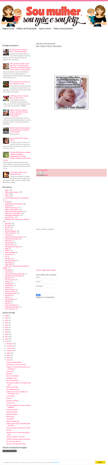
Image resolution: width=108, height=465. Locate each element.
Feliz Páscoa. (9, 262)
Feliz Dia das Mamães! (12, 239)
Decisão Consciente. (12, 401)
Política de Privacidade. (12, 307)
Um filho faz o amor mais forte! (16, 365)
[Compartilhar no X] (41, 173)
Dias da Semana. (10, 299)
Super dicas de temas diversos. (14, 237)
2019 (6, 332)
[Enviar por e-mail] (37, 173)
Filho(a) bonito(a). (11, 414)
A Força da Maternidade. (14, 362)
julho (8, 355)
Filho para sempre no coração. (15, 437)
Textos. (7, 196)
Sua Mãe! (9, 373)
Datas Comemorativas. (12, 210)
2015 (6, 341)
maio (8, 360)
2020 (6, 330)
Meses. (7, 229)
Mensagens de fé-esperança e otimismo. (17, 219)
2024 (6, 320)
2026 (6, 316)
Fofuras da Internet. (11, 305)
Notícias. (7, 250)
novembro (10, 346)
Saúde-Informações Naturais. (14, 204)
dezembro (10, 344)
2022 (6, 325)
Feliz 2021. (8, 278)
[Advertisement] (35, 37)
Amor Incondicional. (12, 376)
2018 (6, 334)
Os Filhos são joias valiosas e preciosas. (18, 439)
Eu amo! (8, 398)
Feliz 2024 (8, 301)
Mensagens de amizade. (12, 247)
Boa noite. (8, 223)
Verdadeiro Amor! (11, 378)
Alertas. (7, 297)
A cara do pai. (10, 403)
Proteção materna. (12, 412)
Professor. (8, 287)
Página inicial (46, 270)
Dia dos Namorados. (11, 293)
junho (9, 358)
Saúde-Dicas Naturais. (11, 208)
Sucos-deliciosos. (10, 309)
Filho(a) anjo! (10, 417)
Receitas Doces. (10, 217)
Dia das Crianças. (10, 291)
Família (7, 202)
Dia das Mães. (9, 243)
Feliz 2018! (8, 270)
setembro (10, 351)
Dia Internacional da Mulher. (13, 276)
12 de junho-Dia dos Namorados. (15, 274)
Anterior (53, 270)
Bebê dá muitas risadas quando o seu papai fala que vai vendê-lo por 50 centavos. (20, 130)
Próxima (38, 270)
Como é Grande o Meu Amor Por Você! (18, 428)
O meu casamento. (12, 410)
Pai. (6, 256)
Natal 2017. (8, 241)
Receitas (7, 206)
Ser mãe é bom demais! (13, 441)
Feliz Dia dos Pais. (10, 280)
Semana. (7, 282)
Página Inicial (8, 29)
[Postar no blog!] (39, 173)
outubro (9, 348)
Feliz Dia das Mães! (11, 260)
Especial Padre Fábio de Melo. (14, 212)
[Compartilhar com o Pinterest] (44, 173)
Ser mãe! (9, 430)
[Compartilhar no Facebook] (42, 173)
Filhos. (7, 194)
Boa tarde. (8, 225)
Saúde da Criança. (10, 289)
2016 (6, 339)
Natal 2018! (8, 264)
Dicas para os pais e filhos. (13, 213)
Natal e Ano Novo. (10, 233)
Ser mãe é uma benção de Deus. (16, 444)
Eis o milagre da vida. (12, 389)
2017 (6, 337)
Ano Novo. (8, 258)
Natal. (7, 249)
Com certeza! (10, 396)
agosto (9, 353)
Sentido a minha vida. (12, 421)
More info (56, 462)
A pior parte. (10, 371)
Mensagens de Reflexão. (12, 215)
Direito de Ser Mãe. (12, 387)
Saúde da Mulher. (10, 252)
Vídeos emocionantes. (63, 29)
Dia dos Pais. (9, 254)
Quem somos (45, 29)
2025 (6, 318)
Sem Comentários (42, 170)
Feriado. (7, 303)
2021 (6, 327)
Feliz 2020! (8, 295)
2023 (6, 323)
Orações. (8, 235)
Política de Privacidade (27, 29)
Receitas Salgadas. (10, 231)
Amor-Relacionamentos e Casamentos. (17, 198)
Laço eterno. (10, 419)
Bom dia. (7, 227)
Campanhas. (9, 284)
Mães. (7, 190)
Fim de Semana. (10, 245)
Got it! (100, 462)
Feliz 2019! (8, 272)
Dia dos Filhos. (9, 285)
